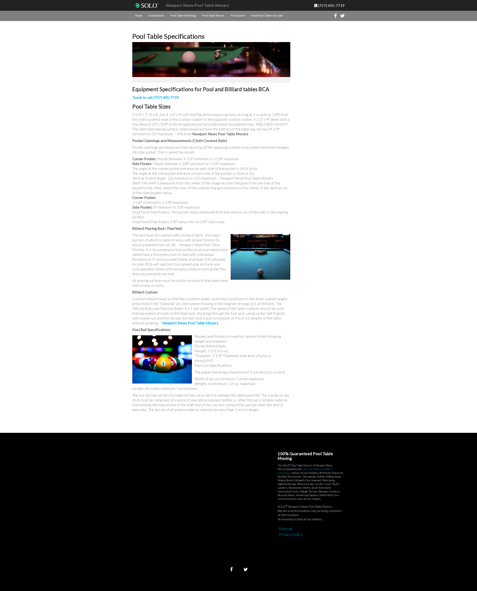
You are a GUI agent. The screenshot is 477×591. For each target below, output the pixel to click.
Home (138, 15)
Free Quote (237, 15)
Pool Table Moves (213, 15)
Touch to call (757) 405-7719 (155, 97)
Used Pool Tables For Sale (267, 15)
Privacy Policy (291, 534)
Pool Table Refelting (183, 15)
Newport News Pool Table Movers (197, 5)
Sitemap (286, 528)
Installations (156, 15)
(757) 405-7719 (331, 5)
